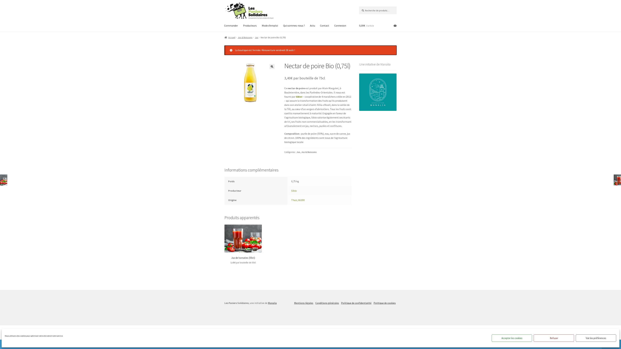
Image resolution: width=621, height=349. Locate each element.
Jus (256, 37)
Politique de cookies (385, 303)
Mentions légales (303, 303)
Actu (312, 25)
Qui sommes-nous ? (294, 25)
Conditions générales (327, 303)
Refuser (554, 338)
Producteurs (250, 25)
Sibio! (299, 96)
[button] (272, 66)
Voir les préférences (596, 338)
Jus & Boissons (245, 37)
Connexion (340, 25)
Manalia (272, 303)
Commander (231, 25)
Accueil (231, 37)
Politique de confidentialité (356, 303)
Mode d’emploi (270, 25)
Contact (324, 25)
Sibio (294, 190)
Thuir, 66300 (298, 200)
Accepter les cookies (511, 338)
